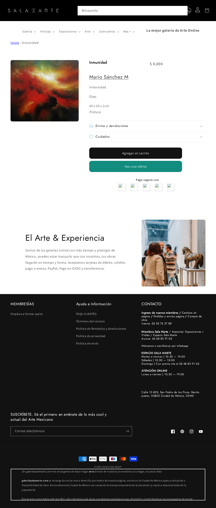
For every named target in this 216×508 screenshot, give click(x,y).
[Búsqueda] (183, 10)
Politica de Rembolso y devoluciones (101, 329)
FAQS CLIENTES (86, 314)
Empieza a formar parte (27, 314)
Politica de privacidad (90, 336)
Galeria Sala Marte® (112, 466)
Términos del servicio (90, 321)
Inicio (15, 42)
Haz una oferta (136, 166)
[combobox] (133, 10)
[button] (15, 30)
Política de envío (87, 343)
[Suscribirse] (127, 431)
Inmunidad (30, 42)
